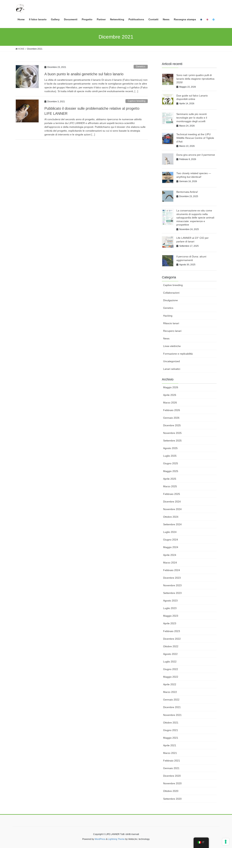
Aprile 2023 (169, 623)
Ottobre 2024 (170, 516)
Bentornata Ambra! (187, 191)
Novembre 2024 (172, 509)
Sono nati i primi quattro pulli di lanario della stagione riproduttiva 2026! (195, 79)
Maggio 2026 (170, 387)
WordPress (100, 839)
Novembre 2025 (172, 433)
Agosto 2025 (170, 448)
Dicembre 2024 (172, 501)
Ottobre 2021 (170, 722)
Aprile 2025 (169, 478)
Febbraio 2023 (171, 631)
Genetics (140, 66)
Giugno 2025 (170, 463)
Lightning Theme (116, 839)
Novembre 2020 (172, 783)
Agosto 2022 (170, 654)
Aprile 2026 (169, 395)
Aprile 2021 (169, 745)
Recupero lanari (172, 330)
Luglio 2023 (170, 608)
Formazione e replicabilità (178, 353)
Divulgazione (170, 300)
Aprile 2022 (169, 684)
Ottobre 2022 (170, 646)
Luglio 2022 (170, 661)
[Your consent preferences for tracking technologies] (225, 841)
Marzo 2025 (170, 486)
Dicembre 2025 (172, 425)
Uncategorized (171, 361)
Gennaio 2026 (171, 417)
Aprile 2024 (169, 555)
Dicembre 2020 (172, 775)
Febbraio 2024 (171, 570)
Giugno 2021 (170, 730)
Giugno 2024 (170, 539)
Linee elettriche (172, 346)
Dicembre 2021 (172, 707)
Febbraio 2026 (171, 410)
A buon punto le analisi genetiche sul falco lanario (83, 74)
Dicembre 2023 (172, 577)
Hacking (167, 315)
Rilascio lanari (171, 323)
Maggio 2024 (170, 547)
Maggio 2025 (170, 471)
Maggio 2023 (170, 615)
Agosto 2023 (170, 600)
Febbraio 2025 (171, 494)
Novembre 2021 (172, 715)
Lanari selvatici (171, 368)
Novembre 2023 (172, 585)
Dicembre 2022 (172, 638)
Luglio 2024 (170, 532)
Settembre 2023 (172, 593)
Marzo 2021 (170, 753)
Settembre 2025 (172, 440)
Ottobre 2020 (170, 791)
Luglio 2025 (170, 455)
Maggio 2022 (170, 676)
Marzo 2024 (170, 562)
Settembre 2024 (172, 524)
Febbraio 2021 (171, 760)
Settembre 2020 (172, 798)
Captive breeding (136, 101)
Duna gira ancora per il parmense (195, 154)
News (166, 338)
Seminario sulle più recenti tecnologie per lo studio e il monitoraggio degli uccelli (191, 118)
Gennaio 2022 (171, 699)
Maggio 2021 (170, 737)
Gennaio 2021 (171, 768)
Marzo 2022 (170, 692)
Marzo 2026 (170, 402)
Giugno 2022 (170, 669)
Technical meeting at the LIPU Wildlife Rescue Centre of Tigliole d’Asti (195, 138)
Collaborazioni (171, 292)
